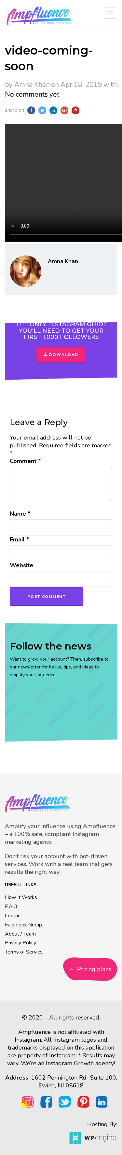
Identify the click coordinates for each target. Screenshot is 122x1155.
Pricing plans (93, 969)
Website (21, 565)
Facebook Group (23, 924)
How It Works (21, 897)
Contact (13, 915)
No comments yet (32, 94)
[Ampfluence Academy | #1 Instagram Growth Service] (39, 13)
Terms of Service (24, 951)
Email (19, 539)
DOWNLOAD (63, 354)
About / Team (20, 934)
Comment (25, 461)
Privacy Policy (20, 942)
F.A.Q (11, 906)
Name (20, 514)
